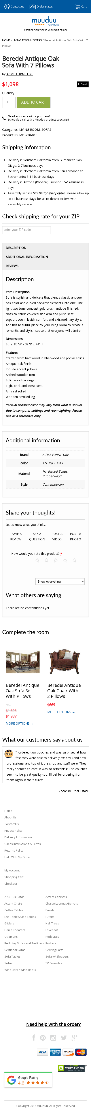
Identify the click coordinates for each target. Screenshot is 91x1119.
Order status (45, 6)
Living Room (22, 40)
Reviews (12, 266)
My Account (12, 870)
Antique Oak (52, 463)
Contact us (17, 6)
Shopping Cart (13, 877)
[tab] (45, 247)
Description (16, 248)
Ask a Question (37, 536)
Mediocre (48, 560)
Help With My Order (17, 857)
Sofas (37, 40)
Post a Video (57, 536)
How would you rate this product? (36, 553)
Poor (39, 560)
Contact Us (11, 824)
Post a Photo (75, 536)
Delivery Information (18, 837)
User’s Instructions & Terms (22, 844)
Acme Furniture (19, 74)
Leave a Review (16, 536)
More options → (20, 723)
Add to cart (33, 102)
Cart (84, 6)
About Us (10, 817)
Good (67, 560)
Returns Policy (13, 850)
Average (58, 560)
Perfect (76, 560)
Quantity (8, 93)
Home (6, 40)
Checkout (10, 884)
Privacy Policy (13, 831)
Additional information (27, 257)
